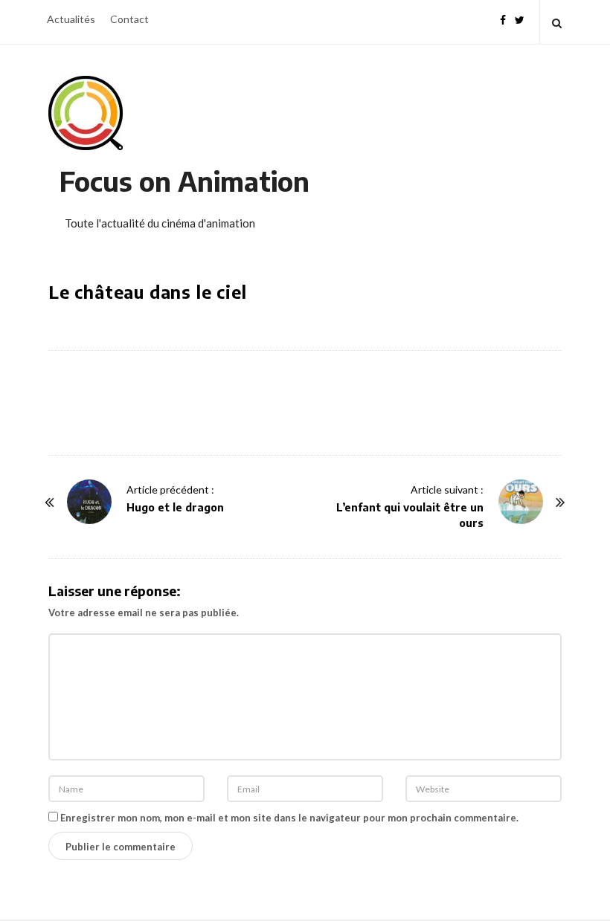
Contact (129, 19)
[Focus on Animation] (85, 113)
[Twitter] (519, 18)
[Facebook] (503, 18)
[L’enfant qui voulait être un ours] (520, 501)
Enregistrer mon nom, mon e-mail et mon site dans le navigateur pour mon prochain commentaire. (289, 818)
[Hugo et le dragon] (89, 501)
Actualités (71, 19)
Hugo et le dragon (175, 507)
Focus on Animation (184, 181)
